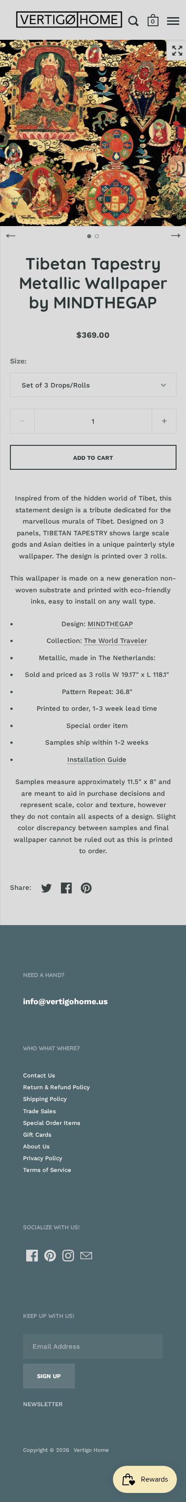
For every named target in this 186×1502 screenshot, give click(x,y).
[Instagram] (68, 1255)
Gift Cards (37, 1134)
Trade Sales (39, 1111)
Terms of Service (47, 1170)
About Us (36, 1146)
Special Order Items (51, 1122)
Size (17, 361)
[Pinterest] (50, 1255)
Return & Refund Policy (56, 1087)
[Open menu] (173, 21)
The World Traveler (115, 641)
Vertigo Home (91, 1450)
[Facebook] (32, 1255)
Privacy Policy (42, 1158)
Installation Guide (96, 760)
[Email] (86, 1255)
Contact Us (39, 1075)
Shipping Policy (45, 1099)
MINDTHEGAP (110, 624)
